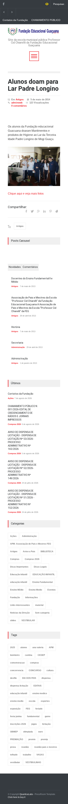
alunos (23, 647)
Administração (18, 347)
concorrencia (16, 670)
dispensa (46, 678)
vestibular (15, 762)
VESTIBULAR (28, 620)
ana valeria (37, 647)
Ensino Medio (35, 590)
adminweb (16, 102)
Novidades (15, 267)
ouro (40, 732)
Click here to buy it (16, 797)
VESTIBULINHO (33, 762)
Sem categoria (42, 613)
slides (13, 620)
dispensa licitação (19, 686)
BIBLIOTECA (47, 551)
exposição (15, 709)
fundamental (33, 716)
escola (32, 701)
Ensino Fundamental (42, 582)
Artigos (20, 99)
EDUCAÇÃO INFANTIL (44, 574)
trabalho (27, 754)
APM (51, 647)
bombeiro (15, 655)
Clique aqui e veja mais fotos (26, 193)
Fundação (15, 597)
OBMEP (14, 732)
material (39, 605)
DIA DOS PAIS (29, 678)
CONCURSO (35, 670)
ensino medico (39, 693)
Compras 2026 (14, 424)
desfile (13, 678)
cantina (28, 655)
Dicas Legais (40, 567)
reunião (25, 747)
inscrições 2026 (18, 724)
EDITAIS (37, 686)
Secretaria (17, 342)
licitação (46, 724)
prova (13, 747)
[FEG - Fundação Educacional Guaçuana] (34, 31)
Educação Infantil (18, 574)
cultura (50, 670)
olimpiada (28, 732)
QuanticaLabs (26, 794)
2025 (12, 647)
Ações (11, 398)
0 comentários (19, 105)
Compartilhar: (17, 207)
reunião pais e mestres (45, 747)
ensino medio (16, 701)
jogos (34, 724)
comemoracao (17, 663)
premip (44, 739)
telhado (13, 754)
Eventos (51, 590)
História (15, 327)
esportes (45, 701)
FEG (28, 709)
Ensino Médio (16, 590)
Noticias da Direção (20, 613)
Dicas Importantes (19, 567)
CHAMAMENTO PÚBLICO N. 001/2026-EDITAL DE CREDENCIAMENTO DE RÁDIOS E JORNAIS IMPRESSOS (45, 20)
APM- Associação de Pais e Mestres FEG (30, 544)
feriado (38, 709)
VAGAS (40, 754)
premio (31, 739)
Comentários (30, 267)
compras (34, 663)
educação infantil (18, 582)
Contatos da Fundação (15, 20)
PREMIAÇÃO (16, 739)
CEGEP (41, 655)
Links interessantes (20, 605)
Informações (31, 597)
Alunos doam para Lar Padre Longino (33, 85)
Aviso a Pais (29, 551)
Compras (14, 559)
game (47, 716)
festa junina (16, 716)
